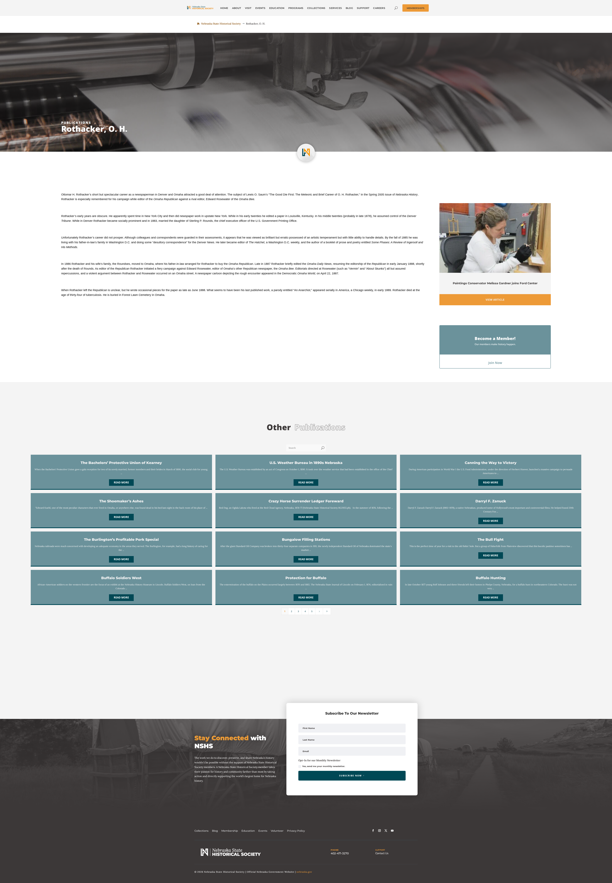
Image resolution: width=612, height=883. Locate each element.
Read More (121, 482)
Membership (229, 830)
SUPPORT (380, 850)
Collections (201, 830)
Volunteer (277, 830)
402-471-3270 (340, 853)
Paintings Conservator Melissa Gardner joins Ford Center (495, 283)
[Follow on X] (385, 830)
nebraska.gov (304, 871)
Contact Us (381, 853)
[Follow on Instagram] (379, 830)
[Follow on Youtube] (392, 830)
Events (262, 830)
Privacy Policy (296, 830)
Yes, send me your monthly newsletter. (323, 766)
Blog (215, 830)
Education (248, 830)
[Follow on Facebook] (373, 830)
